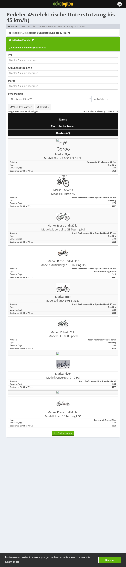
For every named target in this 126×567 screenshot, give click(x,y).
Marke (11, 80)
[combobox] (63, 60)
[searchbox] (24, 60)
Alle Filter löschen (22, 107)
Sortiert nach (15, 93)
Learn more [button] (12, 561)
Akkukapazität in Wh (20, 67)
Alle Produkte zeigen (63, 433)
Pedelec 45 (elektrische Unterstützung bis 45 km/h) (40, 32)
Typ (10, 54)
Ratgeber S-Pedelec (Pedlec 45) (28, 47)
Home (14, 26)
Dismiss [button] (109, 560)
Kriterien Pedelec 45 (22, 40)
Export (43, 107)
